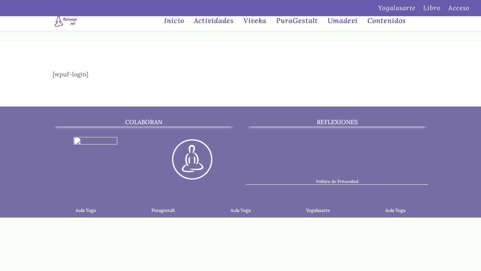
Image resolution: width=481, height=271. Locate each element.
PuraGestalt (297, 21)
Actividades (214, 21)
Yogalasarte (397, 8)
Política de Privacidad (337, 181)
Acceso (459, 8)
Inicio (174, 21)
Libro (432, 8)
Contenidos (387, 21)
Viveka (255, 21)
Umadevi (343, 21)
